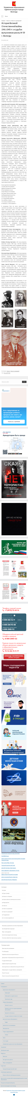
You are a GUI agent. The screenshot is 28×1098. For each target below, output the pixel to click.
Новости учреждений (16, 20)
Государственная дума (7, 960)
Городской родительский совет (8, 865)
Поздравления (6, 914)
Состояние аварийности (8, 918)
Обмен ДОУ (7, 993)
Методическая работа (8, 1059)
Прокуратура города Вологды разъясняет (10, 853)
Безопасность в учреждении (9, 1025)
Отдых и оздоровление (8, 1031)
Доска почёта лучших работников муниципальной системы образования (14, 1079)
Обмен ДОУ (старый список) (11, 996)
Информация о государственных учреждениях (12, 969)
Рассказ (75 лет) (7, 373)
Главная (3, 20)
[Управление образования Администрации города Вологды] (14, 4)
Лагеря (6, 1034)
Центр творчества (5, 873)
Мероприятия (6, 902)
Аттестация (5, 1041)
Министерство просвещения (8, 948)
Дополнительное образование (10, 1019)
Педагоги (3, 1053)
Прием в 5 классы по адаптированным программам (13, 1009)
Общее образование (7, 1002)
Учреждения (3, 986)
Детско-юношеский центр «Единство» (9, 877)
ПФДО (6, 1022)
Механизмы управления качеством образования (12, 925)
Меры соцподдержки (6, 931)
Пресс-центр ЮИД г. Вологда (7, 862)
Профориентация (5, 1050)
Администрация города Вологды (9, 963)
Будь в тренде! (6, 893)
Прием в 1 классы (8, 1005)
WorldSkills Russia (5, 856)
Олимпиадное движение (6, 1072)
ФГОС (4, 1037)
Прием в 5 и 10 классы (9, 1013)
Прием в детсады (8, 999)
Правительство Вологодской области (10, 954)
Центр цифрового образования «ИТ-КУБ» (10, 870)
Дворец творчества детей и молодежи (9, 874)
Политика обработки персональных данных (11, 938)
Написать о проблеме (14, 421)
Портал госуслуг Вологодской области (10, 976)
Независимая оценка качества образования (12, 1044)
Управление (3, 1047)
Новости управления (7, 908)
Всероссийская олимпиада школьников (11, 899)
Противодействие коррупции (8, 928)
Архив (4, 890)
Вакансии (5, 1056)
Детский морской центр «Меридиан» (9, 879)
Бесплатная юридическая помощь (9, 935)
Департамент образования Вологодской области (13, 957)
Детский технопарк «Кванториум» (8, 868)
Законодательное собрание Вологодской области (13, 966)
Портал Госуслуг (5, 973)
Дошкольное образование (8, 989)
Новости (8, 20)
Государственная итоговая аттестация (13, 1016)
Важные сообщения (7, 896)
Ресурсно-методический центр (8, 1082)
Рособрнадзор (5, 951)
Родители (3, 1065)
